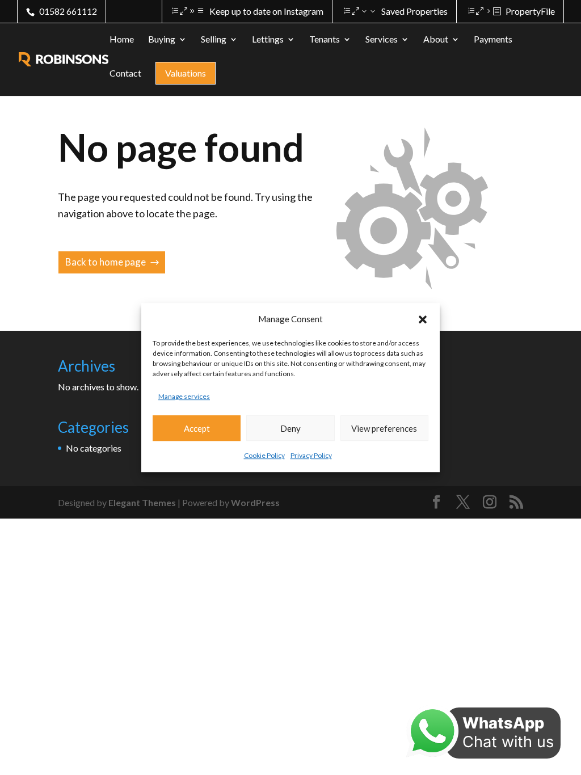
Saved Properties (414, 11)
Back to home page (105, 262)
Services (381, 39)
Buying (161, 39)
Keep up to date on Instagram (266, 11)
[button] (422, 319)
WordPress (255, 502)
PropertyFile (530, 11)
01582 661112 (68, 11)
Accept (197, 428)
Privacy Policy (311, 456)
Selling (213, 39)
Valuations (185, 73)
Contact (125, 73)
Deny (290, 428)
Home (122, 39)
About (435, 39)
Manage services (184, 396)
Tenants (324, 39)
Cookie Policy (264, 456)
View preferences (384, 428)
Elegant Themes (142, 502)
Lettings (268, 39)
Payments (493, 39)
